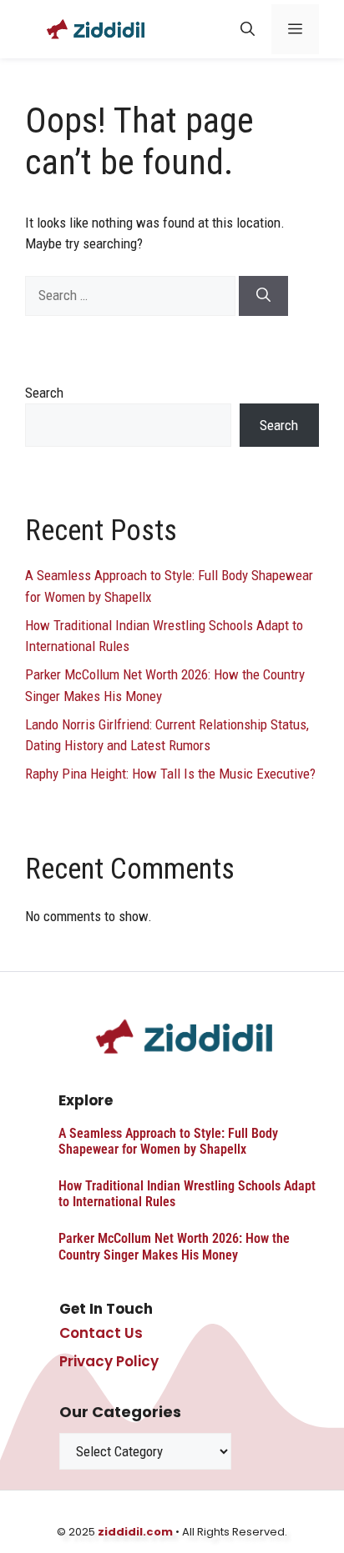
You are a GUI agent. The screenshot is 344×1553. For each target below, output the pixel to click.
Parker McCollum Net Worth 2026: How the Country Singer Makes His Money (174, 1246)
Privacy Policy (109, 1361)
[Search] (263, 296)
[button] (247, 29)
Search (44, 392)
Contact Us (101, 1333)
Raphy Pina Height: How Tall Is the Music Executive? (170, 773)
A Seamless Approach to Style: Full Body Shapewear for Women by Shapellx (168, 1141)
